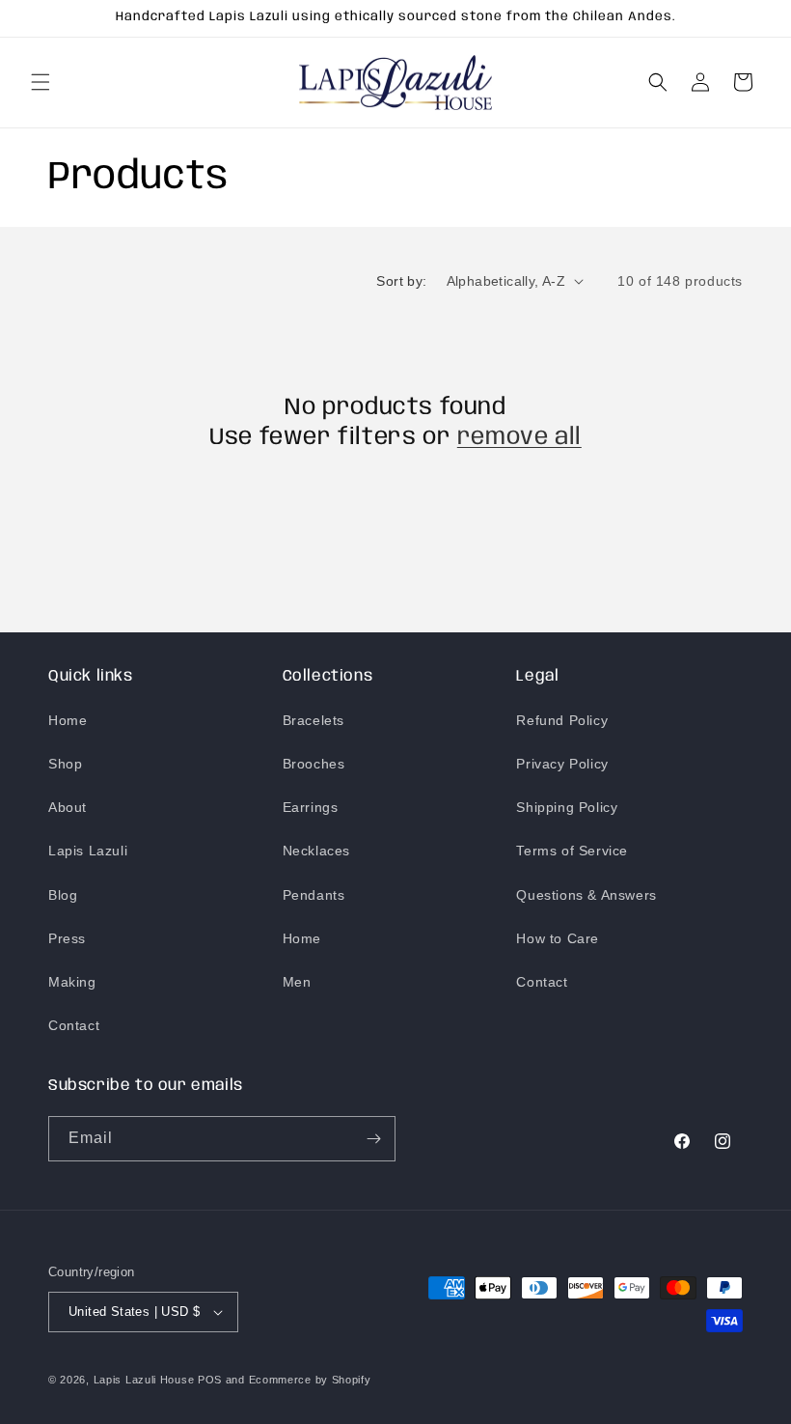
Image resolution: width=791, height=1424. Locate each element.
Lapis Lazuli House (144, 1379)
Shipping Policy (566, 807)
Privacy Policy (562, 763)
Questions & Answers (586, 895)
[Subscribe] (373, 1138)
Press (67, 938)
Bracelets (313, 720)
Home (67, 720)
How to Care (557, 938)
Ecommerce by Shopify (310, 1379)
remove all (519, 438)
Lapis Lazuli (87, 850)
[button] (40, 82)
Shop (65, 763)
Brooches (314, 763)
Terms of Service (572, 850)
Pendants (314, 895)
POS (210, 1379)
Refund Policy (562, 720)
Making (72, 982)
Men (297, 982)
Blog (62, 895)
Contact (73, 1025)
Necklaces (316, 850)
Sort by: (401, 281)
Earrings (311, 807)
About (67, 807)
